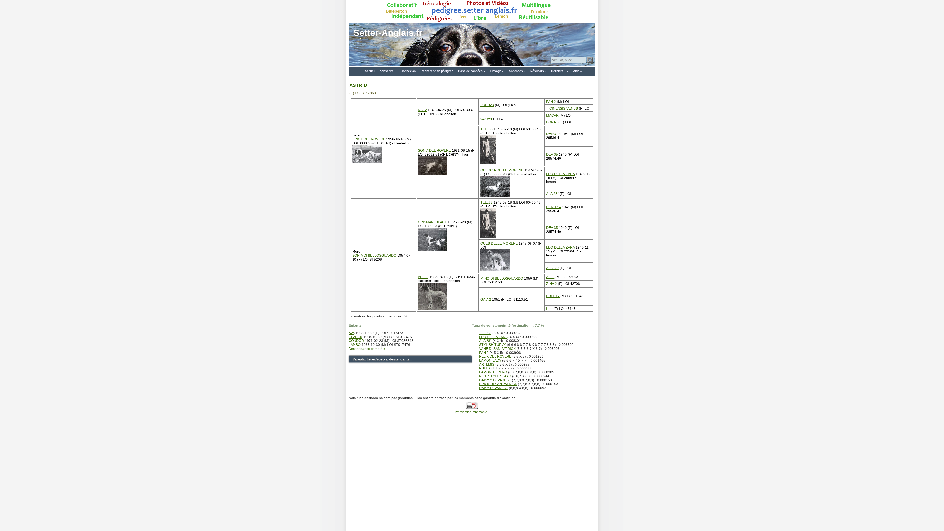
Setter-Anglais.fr (388, 33)
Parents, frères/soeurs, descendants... (382, 359)
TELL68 (486, 129)
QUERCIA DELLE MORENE (501, 170)
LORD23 (487, 105)
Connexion (408, 71)
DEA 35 (552, 154)
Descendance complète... (368, 349)
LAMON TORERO (493, 372)
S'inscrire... (388, 71)
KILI (549, 308)
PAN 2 (551, 101)
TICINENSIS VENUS (562, 108)
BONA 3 (552, 122)
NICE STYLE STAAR (495, 376)
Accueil (370, 71)
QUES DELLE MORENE (499, 243)
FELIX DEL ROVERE (495, 356)
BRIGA (423, 277)
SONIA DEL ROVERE (434, 150)
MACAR (552, 115)
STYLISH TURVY (492, 345)
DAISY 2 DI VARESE (495, 380)
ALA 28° (552, 194)
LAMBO (355, 345)
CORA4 (486, 119)
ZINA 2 (551, 284)
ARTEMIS (486, 364)
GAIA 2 (485, 299)
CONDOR (356, 341)
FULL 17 (553, 296)
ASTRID (358, 85)
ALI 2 (550, 277)
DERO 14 (553, 134)
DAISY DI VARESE (493, 388)
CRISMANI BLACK (432, 222)
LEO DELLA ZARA (560, 174)
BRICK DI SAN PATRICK (498, 384)
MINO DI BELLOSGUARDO (501, 278)
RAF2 (422, 110)
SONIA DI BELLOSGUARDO (374, 255)
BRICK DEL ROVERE (368, 139)
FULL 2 (484, 368)
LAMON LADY (490, 360)
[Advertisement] (472, 439)
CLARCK (355, 337)
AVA (351, 333)
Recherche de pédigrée (437, 71)
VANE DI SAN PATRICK (497, 349)
